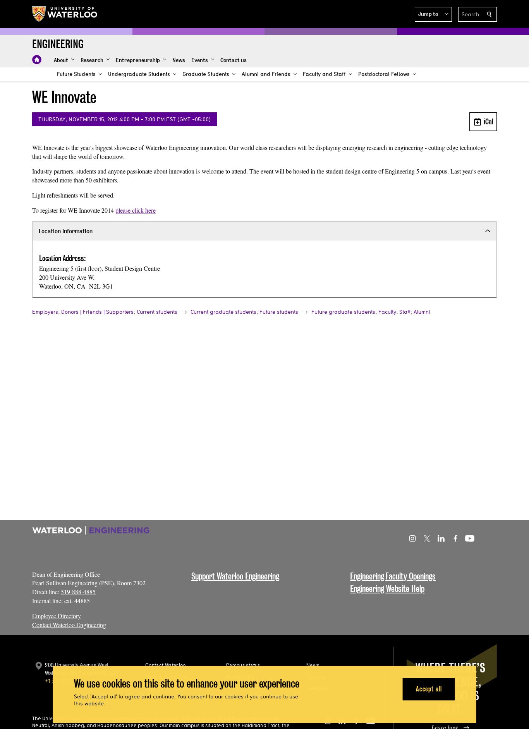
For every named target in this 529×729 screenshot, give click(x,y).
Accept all (429, 689)
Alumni (422, 312)
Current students (157, 312)
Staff (404, 312)
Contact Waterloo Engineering (69, 625)
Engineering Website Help (387, 588)
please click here (135, 210)
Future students (278, 312)
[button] (433, 14)
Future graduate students (343, 312)
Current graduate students (223, 312)
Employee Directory (56, 616)
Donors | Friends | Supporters (97, 312)
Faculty (387, 312)
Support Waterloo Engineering (235, 576)
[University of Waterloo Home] (65, 14)
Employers (45, 312)
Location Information (66, 231)
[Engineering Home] (36, 59)
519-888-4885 (78, 592)
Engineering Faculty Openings (393, 576)
